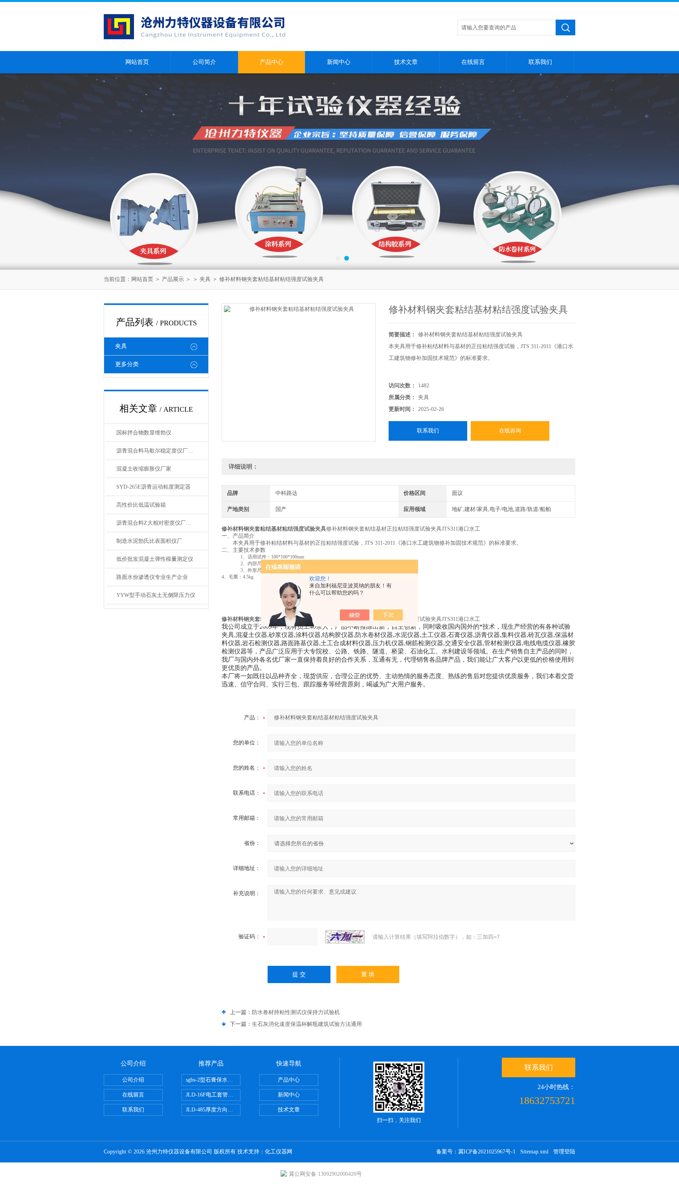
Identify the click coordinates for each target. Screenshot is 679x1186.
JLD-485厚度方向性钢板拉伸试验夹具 (213, 1110)
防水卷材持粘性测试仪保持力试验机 (296, 1012)
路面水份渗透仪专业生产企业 (152, 577)
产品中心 (271, 62)
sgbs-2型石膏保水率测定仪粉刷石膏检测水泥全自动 (213, 1080)
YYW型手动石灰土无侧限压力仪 (155, 595)
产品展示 (173, 279)
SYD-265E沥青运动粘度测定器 (153, 487)
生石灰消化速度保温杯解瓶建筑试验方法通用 (307, 1024)
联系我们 (540, 62)
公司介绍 (133, 1080)
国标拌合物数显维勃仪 (143, 433)
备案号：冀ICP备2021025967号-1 (476, 1152)
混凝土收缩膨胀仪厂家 (143, 469)
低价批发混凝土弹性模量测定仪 (154, 559)
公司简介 (204, 62)
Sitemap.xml (534, 1152)
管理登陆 (564, 1152)
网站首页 (137, 62)
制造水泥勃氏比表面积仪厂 (149, 541)
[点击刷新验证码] (345, 936)
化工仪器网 (278, 1152)
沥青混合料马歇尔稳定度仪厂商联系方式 (161, 451)
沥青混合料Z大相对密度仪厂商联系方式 (161, 523)
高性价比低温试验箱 (141, 505)
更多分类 (127, 364)
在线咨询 (510, 431)
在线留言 (473, 62)
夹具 (205, 279)
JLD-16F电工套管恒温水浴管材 (213, 1095)
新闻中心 (339, 62)
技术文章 (406, 62)
